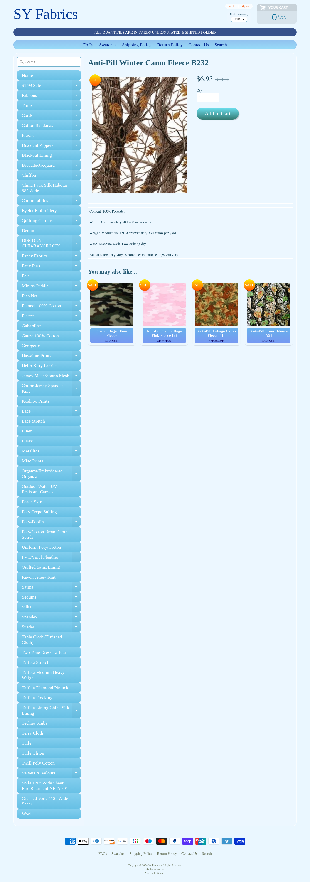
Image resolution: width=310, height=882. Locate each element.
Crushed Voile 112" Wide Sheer (45, 801)
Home (27, 75)
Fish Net (29, 295)
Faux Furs (51, 267)
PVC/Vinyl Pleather (51, 558)
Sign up (245, 6)
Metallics (51, 452)
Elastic (51, 136)
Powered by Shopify (155, 873)
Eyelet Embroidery (39, 210)
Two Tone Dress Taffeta (44, 652)
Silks (51, 608)
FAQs (88, 44)
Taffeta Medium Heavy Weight (43, 675)
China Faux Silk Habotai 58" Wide (44, 188)
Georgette (31, 345)
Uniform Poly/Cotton (41, 547)
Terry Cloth (32, 733)
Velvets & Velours (51, 774)
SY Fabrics (45, 14)
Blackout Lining (37, 155)
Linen (27, 430)
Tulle (26, 742)
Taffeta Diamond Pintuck (45, 687)
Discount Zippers (51, 146)
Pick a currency (239, 14)
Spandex (51, 618)
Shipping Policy (137, 44)
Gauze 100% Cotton (40, 335)
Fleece (51, 317)
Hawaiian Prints (51, 357)
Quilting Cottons (51, 221)
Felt (25, 275)
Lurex (27, 440)
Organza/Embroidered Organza (51, 473)
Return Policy (170, 44)
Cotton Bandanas (51, 126)
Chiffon (51, 176)
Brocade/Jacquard (51, 166)
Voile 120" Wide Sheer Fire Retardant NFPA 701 (45, 785)
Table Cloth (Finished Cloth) (42, 639)
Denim (28, 230)
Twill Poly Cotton (38, 762)
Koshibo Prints (35, 400)
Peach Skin (32, 501)
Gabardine (31, 325)
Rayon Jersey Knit (39, 576)
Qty (199, 90)
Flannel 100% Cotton (51, 307)
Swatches (107, 44)
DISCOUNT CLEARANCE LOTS (51, 243)
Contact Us (198, 44)
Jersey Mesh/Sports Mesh (51, 377)
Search (220, 44)
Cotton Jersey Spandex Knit (51, 388)
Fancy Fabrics (51, 257)
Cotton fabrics (51, 201)
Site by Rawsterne (155, 869)
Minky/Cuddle (51, 287)
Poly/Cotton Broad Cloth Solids (45, 534)
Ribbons (51, 96)
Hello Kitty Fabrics (39, 365)
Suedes (51, 628)
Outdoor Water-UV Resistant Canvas (39, 489)
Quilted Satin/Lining (41, 566)
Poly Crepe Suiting (39, 511)
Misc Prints (32, 460)
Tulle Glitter (33, 752)
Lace (51, 412)
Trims (51, 106)
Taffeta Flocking (37, 697)
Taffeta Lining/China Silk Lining (51, 710)
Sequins (51, 598)
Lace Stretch (33, 420)
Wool (27, 813)
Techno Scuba (34, 723)
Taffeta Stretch (35, 662)
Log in (231, 6)
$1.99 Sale (51, 86)
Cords (51, 116)
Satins (51, 588)
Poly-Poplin (51, 523)
